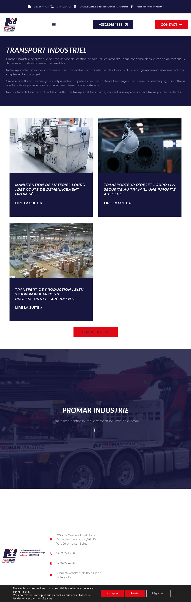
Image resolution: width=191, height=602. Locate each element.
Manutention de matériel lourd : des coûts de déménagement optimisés (50, 189)
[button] (54, 25)
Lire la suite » (28, 203)
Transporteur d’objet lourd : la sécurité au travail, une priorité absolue (140, 189)
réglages (47, 598)
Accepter (112, 593)
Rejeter (135, 593)
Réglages (157, 593)
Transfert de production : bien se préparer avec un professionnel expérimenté (49, 294)
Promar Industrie (95, 410)
